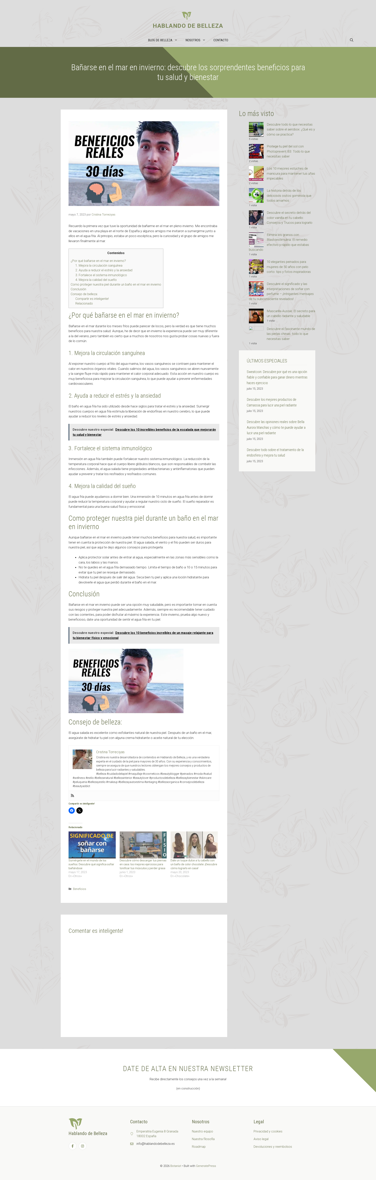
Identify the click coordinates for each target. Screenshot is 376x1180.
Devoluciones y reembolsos (273, 1147)
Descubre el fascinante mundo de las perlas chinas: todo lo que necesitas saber (291, 334)
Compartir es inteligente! (92, 299)
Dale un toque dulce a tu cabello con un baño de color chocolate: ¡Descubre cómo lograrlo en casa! (194, 864)
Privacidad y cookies (268, 1131)
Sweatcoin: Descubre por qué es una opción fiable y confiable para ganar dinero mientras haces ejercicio (277, 377)
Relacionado (84, 303)
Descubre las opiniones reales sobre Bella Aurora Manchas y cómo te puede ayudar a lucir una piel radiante (276, 427)
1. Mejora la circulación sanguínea (98, 265)
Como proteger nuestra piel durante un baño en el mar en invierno (116, 284)
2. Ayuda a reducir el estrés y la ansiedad (103, 270)
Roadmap (199, 1147)
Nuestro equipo (202, 1131)
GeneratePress (206, 1166)
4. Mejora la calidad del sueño (96, 280)
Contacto (220, 40)
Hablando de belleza (188, 25)
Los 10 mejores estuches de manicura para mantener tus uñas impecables (291, 173)
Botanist (175, 1166)
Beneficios (79, 889)
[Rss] (72, 796)
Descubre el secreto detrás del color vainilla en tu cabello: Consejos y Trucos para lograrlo (289, 218)
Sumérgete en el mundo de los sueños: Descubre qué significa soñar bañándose (91, 864)
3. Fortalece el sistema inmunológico (101, 275)
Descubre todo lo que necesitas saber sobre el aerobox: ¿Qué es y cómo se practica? (291, 129)
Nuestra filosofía (203, 1139)
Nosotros (192, 40)
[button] (351, 40)
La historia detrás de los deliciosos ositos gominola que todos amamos (289, 195)
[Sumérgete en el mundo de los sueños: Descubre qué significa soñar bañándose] (92, 844)
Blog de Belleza (160, 40)
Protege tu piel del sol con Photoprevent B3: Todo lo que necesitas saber (288, 151)
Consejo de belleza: (84, 294)
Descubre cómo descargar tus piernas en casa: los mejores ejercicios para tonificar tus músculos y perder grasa (143, 864)
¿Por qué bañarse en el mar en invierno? (98, 261)
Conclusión (78, 289)
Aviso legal (261, 1139)
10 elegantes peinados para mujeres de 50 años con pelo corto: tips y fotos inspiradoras (289, 267)
